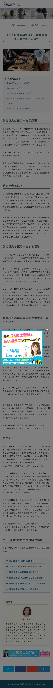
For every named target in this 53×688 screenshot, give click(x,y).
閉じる (49, 329)
